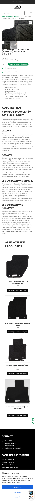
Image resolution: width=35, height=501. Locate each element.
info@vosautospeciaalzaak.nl (13, 448)
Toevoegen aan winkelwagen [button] (17, 290)
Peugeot (16, 16)
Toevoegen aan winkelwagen (18, 64)
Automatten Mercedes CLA (10, 467)
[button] (30, 22)
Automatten (9, 16)
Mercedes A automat (8, 459)
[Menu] (31, 13)
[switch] (31, 498)
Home (3, 16)
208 (21, 16)
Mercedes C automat (8, 465)
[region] (17, 485)
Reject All (17, 497)
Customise (17, 492)
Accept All (17, 487)
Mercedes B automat (8, 462)
